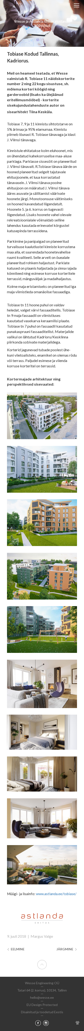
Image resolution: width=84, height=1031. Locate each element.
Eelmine (17, 949)
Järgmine (65, 949)
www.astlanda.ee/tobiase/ (56, 894)
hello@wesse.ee (42, 997)
